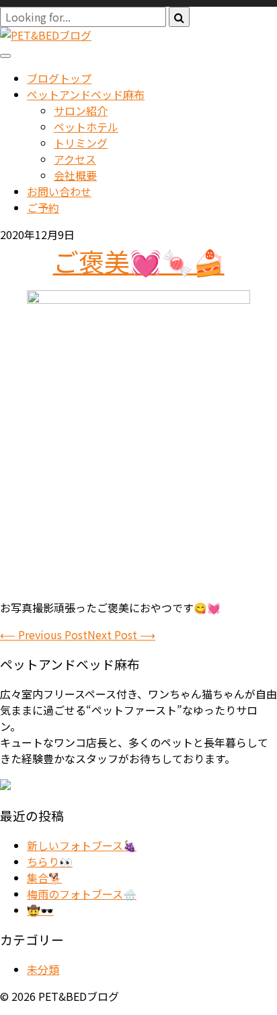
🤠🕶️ (40, 910)
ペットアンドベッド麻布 (86, 94)
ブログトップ (59, 78)
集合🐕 (44, 878)
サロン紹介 (81, 110)
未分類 (43, 969)
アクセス (75, 159)
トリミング (81, 143)
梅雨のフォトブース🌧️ (81, 894)
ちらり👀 (50, 861)
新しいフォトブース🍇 (81, 845)
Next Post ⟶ (121, 634)
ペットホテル (86, 127)
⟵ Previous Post (43, 634)
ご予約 (43, 207)
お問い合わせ (59, 191)
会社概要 (75, 175)
